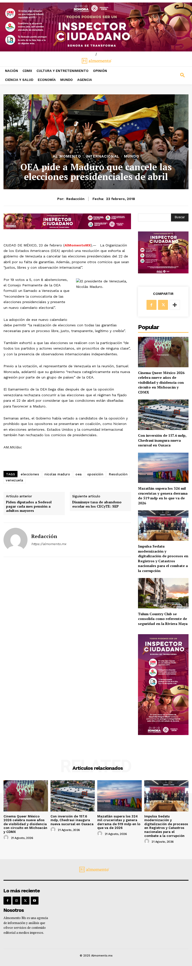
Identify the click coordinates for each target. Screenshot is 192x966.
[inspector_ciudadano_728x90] (67, 228)
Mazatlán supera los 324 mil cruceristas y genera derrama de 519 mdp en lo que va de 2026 (163, 495)
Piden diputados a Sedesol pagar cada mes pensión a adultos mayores (29, 506)
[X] (163, 305)
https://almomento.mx (48, 544)
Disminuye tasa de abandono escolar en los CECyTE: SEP (97, 504)
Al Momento (67, 156)
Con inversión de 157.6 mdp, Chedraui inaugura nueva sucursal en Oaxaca (162, 440)
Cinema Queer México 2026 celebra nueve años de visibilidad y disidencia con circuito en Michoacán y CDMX (161, 382)
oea (79, 474)
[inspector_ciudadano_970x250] (96, 26)
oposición (95, 474)
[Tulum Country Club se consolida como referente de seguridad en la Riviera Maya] (163, 593)
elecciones (30, 474)
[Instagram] (16, 900)
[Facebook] (151, 305)
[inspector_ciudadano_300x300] (163, 272)
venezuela (14, 480)
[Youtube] (34, 900)
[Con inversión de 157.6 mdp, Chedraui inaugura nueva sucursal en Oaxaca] (163, 414)
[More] (175, 305)
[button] (168, 75)
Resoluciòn (118, 474)
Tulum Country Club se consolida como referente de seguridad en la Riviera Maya (163, 618)
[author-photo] (7, 837)
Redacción (75, 199)
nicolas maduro (57, 474)
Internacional (102, 156)
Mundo (131, 156)
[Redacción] (16, 540)
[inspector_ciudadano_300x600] (163, 734)
